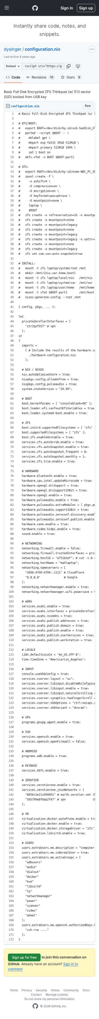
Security (41, 990)
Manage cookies (57, 994)
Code (16, 77)
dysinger (12, 49)
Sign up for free (24, 957)
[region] (49, 526)
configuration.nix (42, 49)
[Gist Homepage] (35, 8)
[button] (68, 66)
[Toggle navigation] (7, 8)
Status (55, 990)
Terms (14, 990)
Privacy (27, 990)
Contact (36, 994)
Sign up (86, 8)
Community (71, 990)
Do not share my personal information (49, 999)
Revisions (42, 77)
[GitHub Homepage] (35, 1006)
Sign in (67, 8)
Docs (86, 990)
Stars (73, 77)
